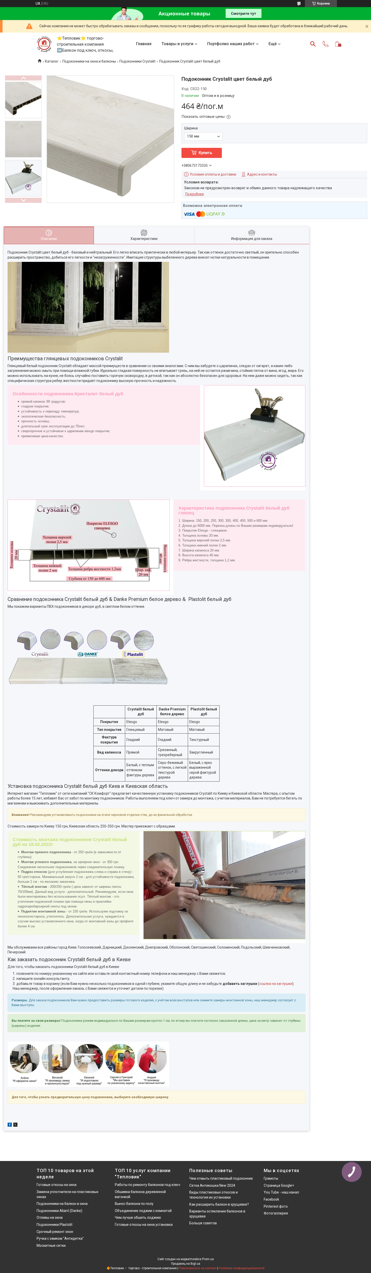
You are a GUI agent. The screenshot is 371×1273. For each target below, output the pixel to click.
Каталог (52, 61)
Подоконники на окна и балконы (89, 61)
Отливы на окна (50, 1217)
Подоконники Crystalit (137, 61)
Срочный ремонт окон (55, 1232)
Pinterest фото (276, 1206)
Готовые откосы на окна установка (144, 1225)
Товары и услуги (177, 43)
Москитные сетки (51, 1245)
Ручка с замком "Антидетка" (60, 1238)
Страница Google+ (279, 1185)
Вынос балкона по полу (134, 1204)
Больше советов (203, 1223)
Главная (143, 43)
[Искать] (313, 44)
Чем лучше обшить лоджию (138, 1217)
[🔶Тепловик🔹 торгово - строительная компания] (44, 44)
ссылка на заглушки (275, 984)
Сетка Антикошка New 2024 (212, 1185)
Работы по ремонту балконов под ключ (147, 1185)
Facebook (271, 1199)
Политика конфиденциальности (241, 1268)
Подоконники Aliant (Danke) (59, 1211)
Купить (205, 152)
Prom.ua (208, 1259)
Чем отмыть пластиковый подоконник (221, 1178)
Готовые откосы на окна (56, 1185)
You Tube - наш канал (281, 1192)
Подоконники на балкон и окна (62, 1204)
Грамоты (271, 1178)
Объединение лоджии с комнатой (143, 1211)
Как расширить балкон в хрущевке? (219, 1204)
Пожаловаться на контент (197, 1268)
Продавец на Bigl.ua (185, 1263)
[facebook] (10, 1125)
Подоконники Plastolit (54, 1225)
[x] (15, 1125)
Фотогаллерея (276, 1213)
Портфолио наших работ (231, 43)
